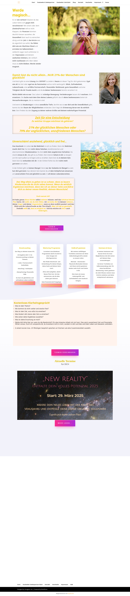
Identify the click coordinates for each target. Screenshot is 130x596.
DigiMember (71, 593)
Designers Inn (29, 589)
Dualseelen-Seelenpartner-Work (33, 584)
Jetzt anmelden (24, 283)
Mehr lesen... (65, 423)
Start (33, 2)
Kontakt (80, 2)
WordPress (44, 589)
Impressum (97, 2)
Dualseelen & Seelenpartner (45, 2)
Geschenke (89, 2)
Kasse (107, 2)
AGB (71, 584)
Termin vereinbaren (51, 228)
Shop (74, 2)
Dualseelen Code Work (63, 2)
